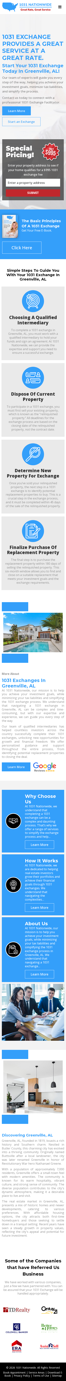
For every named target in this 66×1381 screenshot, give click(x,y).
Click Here (22, 248)
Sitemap (57, 1375)
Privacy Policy (22, 1375)
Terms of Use (41, 1375)
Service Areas (37, 1372)
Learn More (16, 111)
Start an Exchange (21, 122)
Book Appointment (14, 1372)
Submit (33, 193)
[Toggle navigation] (60, 7)
